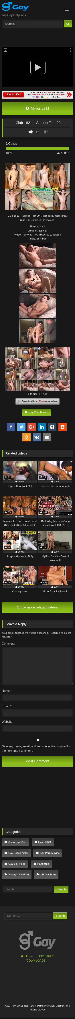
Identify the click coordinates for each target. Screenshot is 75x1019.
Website (7, 721)
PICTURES (46, 956)
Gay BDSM (44, 842)
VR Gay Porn (48, 874)
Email (6, 706)
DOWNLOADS (36, 960)
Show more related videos (37, 607)
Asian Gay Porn (17, 842)
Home (28, 956)
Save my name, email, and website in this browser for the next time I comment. (36, 748)
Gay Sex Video (16, 863)
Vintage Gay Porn (18, 874)
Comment (8, 643)
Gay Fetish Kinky (18, 852)
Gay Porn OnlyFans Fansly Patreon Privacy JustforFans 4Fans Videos (37, 1007)
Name (6, 690)
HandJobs (43, 863)
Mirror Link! (39, 108)
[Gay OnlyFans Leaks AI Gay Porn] (31, 7)
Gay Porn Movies (38, 412)
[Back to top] (64, 1008)
